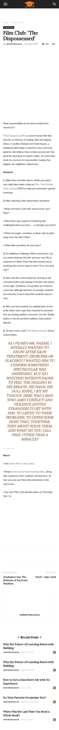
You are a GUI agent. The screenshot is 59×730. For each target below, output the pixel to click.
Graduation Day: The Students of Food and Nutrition (15, 580)
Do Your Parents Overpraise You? (24, 697)
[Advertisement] (29, 14)
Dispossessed (18, 22)
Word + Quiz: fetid (45, 577)
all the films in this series (21, 463)
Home (6, 22)
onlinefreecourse (14, 44)
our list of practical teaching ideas (28, 471)
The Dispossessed (13, 135)
